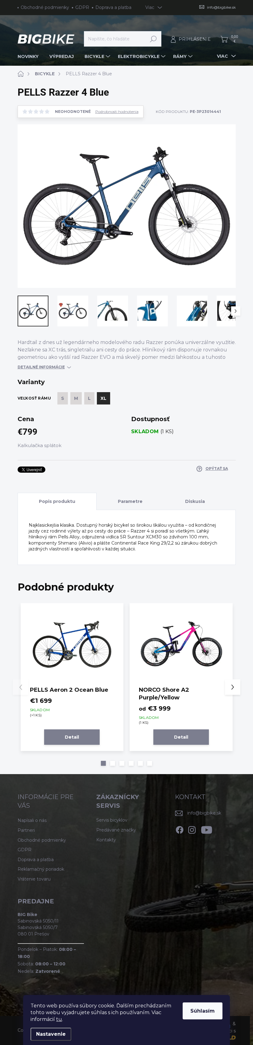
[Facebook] (179, 828)
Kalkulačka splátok (39, 445)
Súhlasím (202, 1011)
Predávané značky (116, 830)
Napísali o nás (32, 820)
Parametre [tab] (130, 501)
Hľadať (153, 39)
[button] (103, 763)
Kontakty (106, 840)
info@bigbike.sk (204, 813)
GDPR (82, 7)
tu (59, 1019)
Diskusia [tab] (195, 501)
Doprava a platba (113, 7)
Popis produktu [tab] (57, 501)
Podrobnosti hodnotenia (117, 112)
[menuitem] (30, 56)
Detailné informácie (41, 367)
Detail (72, 737)
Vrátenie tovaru (34, 879)
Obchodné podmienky (45, 7)
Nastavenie (51, 1034)
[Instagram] (192, 828)
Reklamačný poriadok (41, 869)
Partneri (26, 830)
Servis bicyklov (111, 820)
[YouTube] (207, 828)
